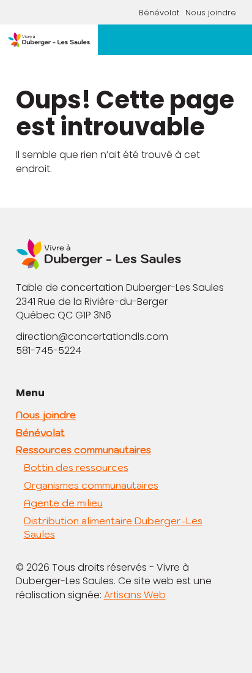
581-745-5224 (48, 351)
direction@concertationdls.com (92, 336)
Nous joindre (210, 12)
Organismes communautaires (91, 485)
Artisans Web (135, 595)
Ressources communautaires (83, 449)
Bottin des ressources (76, 467)
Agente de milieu (63, 503)
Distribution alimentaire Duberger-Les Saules (113, 527)
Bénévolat (159, 12)
